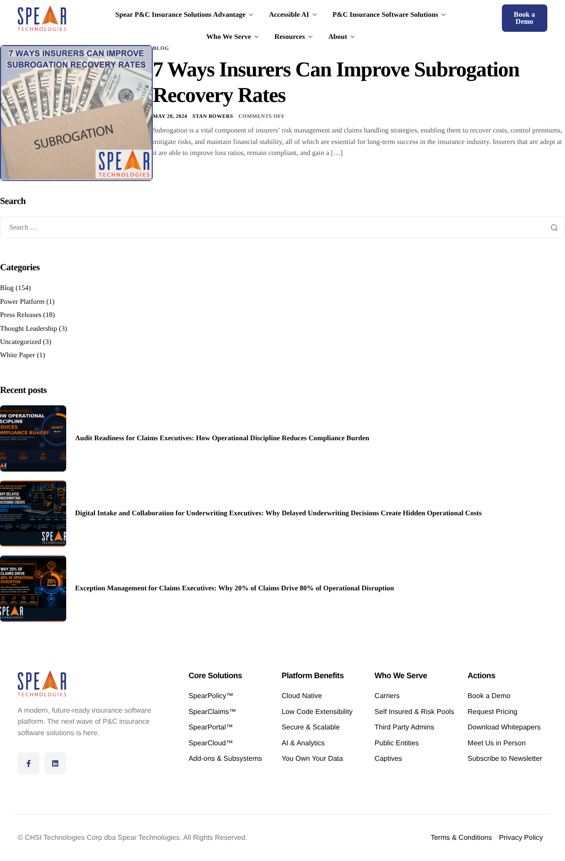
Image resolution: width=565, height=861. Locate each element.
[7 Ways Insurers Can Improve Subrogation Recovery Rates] (76, 113)
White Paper (17, 355)
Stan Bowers (212, 116)
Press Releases (20, 315)
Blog (161, 48)
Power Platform (22, 302)
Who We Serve (229, 37)
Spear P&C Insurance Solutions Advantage (180, 15)
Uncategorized (20, 342)
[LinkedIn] (55, 763)
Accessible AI (289, 15)
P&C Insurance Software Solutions (385, 15)
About (337, 37)
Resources (290, 37)
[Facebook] (29, 763)
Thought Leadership (28, 328)
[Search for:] (282, 227)
